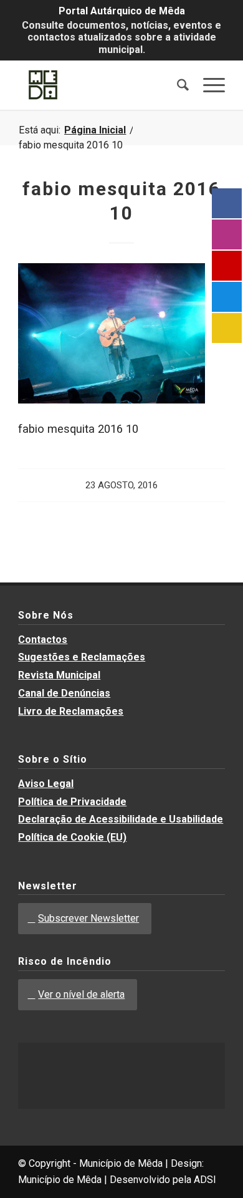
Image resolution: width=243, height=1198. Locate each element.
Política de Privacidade (72, 802)
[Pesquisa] (177, 85)
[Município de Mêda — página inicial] (100, 85)
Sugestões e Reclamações (81, 657)
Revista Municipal (59, 675)
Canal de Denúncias (64, 693)
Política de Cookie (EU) (72, 837)
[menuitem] (177, 85)
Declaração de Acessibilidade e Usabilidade (120, 819)
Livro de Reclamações (70, 711)
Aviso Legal (46, 784)
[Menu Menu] (208, 85)
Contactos (42, 639)
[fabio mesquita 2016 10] (111, 399)
